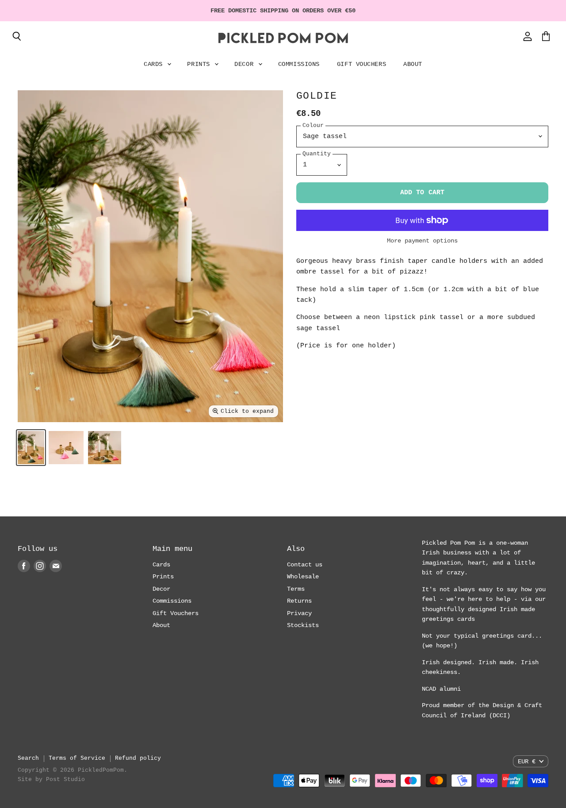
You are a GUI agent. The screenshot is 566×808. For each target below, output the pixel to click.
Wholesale (303, 576)
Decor (245, 64)
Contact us (304, 564)
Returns (299, 600)
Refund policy (138, 758)
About (412, 64)
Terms (296, 589)
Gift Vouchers (361, 64)
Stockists (303, 625)
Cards (155, 64)
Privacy (299, 613)
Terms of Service (77, 758)
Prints (200, 64)
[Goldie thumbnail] (31, 447)
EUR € (526, 761)
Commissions (299, 64)
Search (28, 758)
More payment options (422, 240)
